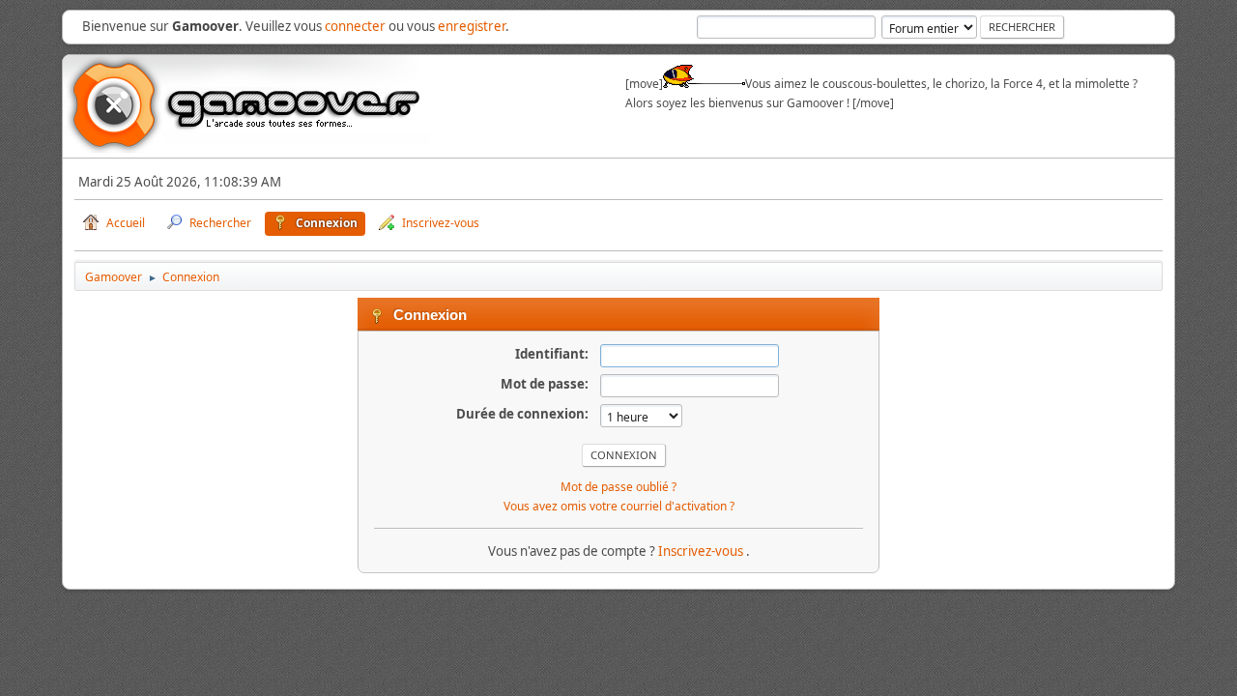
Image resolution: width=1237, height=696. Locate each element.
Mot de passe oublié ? (618, 486)
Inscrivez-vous (702, 551)
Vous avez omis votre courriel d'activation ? (618, 506)
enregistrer (471, 26)
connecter (355, 26)
